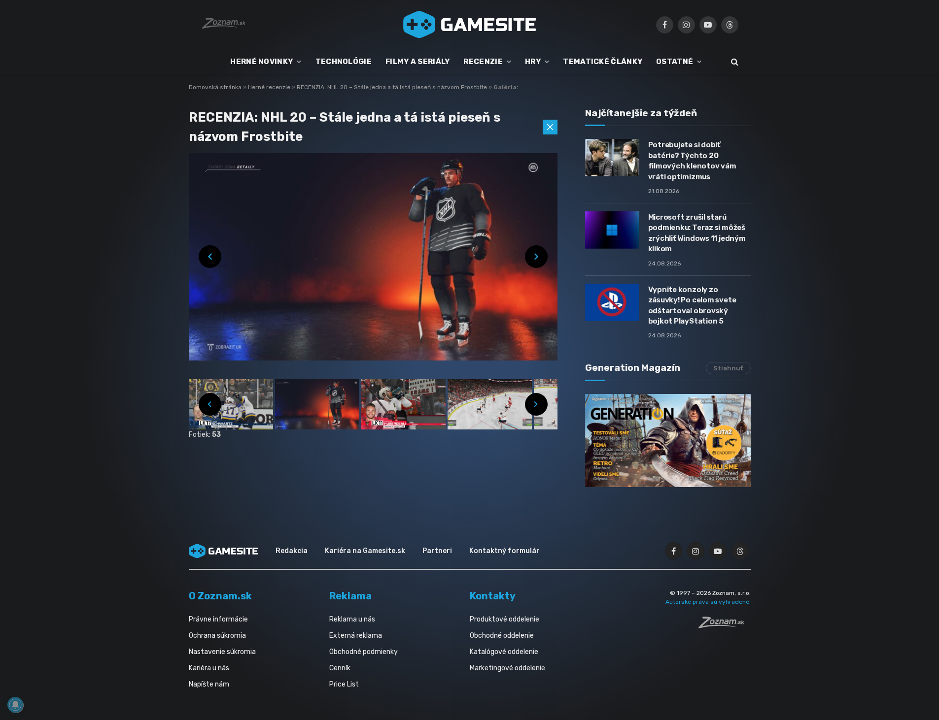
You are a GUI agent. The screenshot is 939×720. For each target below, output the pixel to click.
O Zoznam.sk (220, 596)
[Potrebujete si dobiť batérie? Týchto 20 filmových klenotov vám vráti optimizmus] (612, 157)
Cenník (339, 668)
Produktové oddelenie (504, 619)
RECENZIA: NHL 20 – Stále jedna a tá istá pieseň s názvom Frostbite (392, 87)
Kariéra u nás (209, 668)
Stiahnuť (728, 368)
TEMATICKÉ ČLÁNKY (602, 61)
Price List (344, 684)
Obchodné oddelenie (502, 635)
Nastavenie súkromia (222, 652)
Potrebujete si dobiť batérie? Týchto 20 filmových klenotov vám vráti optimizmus (692, 160)
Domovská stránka (215, 87)
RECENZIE (482, 61)
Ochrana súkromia (217, 635)
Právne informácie (218, 619)
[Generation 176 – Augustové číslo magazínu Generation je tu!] (668, 440)
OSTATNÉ (674, 61)
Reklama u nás (352, 619)
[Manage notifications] (15, 705)
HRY (533, 61)
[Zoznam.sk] (724, 625)
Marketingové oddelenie (507, 668)
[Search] (733, 62)
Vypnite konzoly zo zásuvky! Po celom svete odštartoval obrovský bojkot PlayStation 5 (692, 305)
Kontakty (493, 596)
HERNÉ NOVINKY (261, 61)
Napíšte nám (209, 684)
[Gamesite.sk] (470, 24)
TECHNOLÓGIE (343, 61)
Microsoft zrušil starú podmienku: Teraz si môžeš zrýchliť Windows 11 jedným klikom (697, 233)
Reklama (350, 596)
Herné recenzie (270, 87)
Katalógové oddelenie (504, 652)
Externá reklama (355, 635)
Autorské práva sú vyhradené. (708, 601)
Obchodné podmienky (363, 652)
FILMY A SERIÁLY (417, 61)
